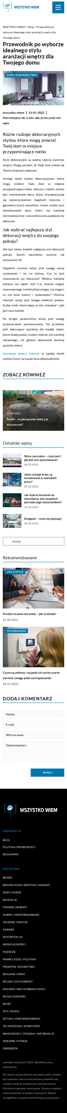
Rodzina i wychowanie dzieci (24, 989)
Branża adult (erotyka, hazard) (26, 885)
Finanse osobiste (15, 907)
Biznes (7, 877)
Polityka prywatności (19, 847)
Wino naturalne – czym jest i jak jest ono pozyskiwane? (42, 457)
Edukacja (10, 899)
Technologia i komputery (21, 1026)
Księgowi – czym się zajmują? (43, 518)
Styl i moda (11, 1011)
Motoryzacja (13, 936)
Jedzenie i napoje (15, 922)
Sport (7, 1003)
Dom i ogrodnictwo (22, 75)
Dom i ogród (12, 892)
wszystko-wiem (13, 112)
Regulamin (10, 854)
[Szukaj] (7, 541)
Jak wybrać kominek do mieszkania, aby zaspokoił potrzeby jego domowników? (43, 498)
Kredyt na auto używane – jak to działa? (29, 613)
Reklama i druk (14, 974)
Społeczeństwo (14, 996)
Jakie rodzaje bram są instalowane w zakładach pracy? (40, 478)
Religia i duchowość (18, 981)
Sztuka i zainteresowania (21, 1018)
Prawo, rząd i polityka (19, 959)
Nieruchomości (14, 944)
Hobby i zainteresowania (21, 914)
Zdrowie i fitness (15, 1041)
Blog (6, 840)
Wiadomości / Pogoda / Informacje (28, 1033)
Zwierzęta (10, 1048)
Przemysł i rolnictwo (19, 966)
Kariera (8, 929)
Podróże (9, 951)
